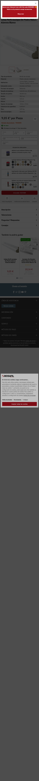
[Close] (36, 3)
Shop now (21, 14)
